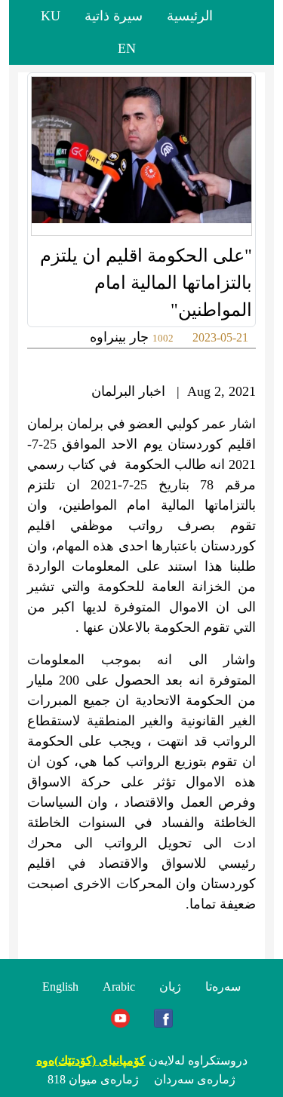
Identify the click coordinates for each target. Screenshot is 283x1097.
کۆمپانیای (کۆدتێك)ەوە (91, 1060)
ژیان (170, 986)
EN (127, 48)
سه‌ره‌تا (223, 986)
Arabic (119, 986)
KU (50, 15)
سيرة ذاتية (114, 15)
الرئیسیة (190, 15)
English (60, 986)
